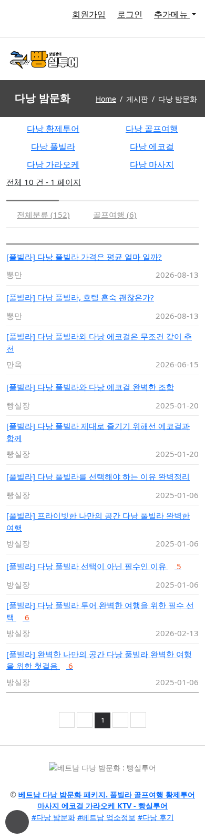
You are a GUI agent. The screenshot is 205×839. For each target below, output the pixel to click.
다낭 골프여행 (152, 128)
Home (106, 99)
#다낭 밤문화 (53, 817)
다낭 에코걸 (152, 146)
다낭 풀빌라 (53, 146)
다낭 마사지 (152, 164)
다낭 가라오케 (53, 164)
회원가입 (89, 14)
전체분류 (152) (43, 214)
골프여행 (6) (115, 214)
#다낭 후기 (156, 817)
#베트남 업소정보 (106, 817)
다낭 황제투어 (53, 128)
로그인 (129, 14)
